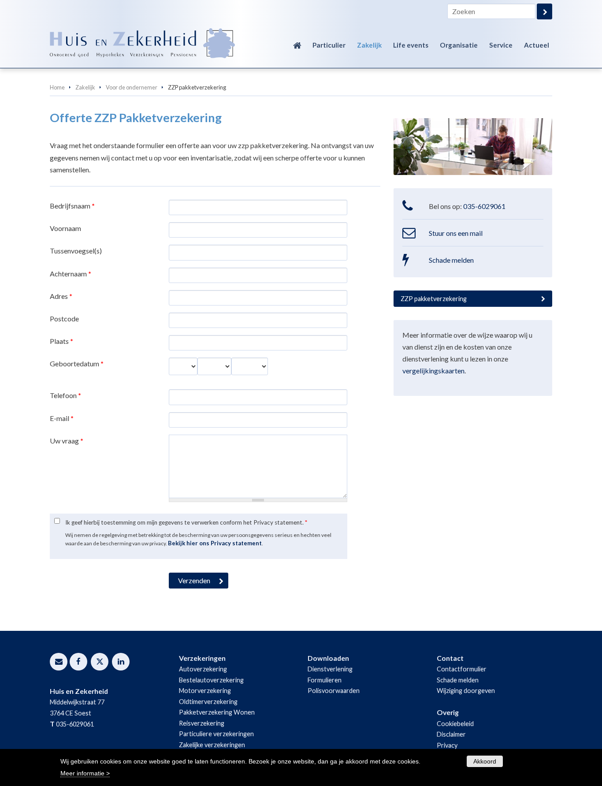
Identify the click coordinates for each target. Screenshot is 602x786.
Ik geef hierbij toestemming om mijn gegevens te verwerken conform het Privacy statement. (186, 522)
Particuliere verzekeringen (216, 734)
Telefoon (65, 395)
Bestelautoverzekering (211, 680)
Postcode (64, 318)
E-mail (62, 418)
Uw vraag (66, 440)
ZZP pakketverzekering (434, 298)
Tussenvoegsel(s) (76, 250)
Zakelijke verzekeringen (212, 745)
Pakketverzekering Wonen (217, 712)
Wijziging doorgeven (466, 690)
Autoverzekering (203, 669)
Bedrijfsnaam (72, 205)
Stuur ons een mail (456, 233)
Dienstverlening (330, 669)
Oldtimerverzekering (208, 701)
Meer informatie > (85, 773)
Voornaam (65, 228)
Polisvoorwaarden (334, 690)
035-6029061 (484, 206)
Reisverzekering (201, 723)
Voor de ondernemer (131, 87)
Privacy (447, 745)
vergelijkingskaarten (433, 370)
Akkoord (484, 761)
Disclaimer (451, 734)
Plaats (61, 341)
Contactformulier (462, 669)
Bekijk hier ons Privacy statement (215, 543)
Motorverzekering (205, 690)
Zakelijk (85, 87)
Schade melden (451, 260)
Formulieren (325, 680)
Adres (61, 296)
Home (57, 87)
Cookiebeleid (455, 723)
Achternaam (70, 273)
